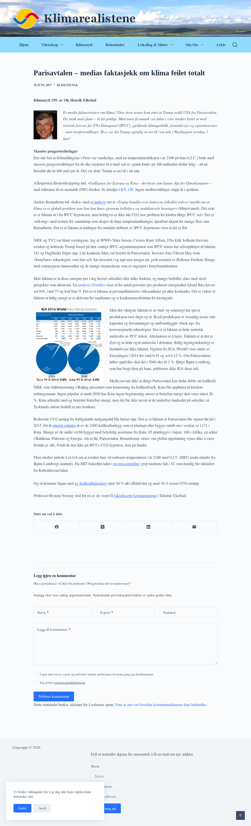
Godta (22, 808)
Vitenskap (49, 44)
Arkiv (221, 44)
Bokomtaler (115, 44)
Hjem (23, 44)
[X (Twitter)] (103, 527)
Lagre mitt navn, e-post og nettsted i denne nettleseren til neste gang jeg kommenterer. (97, 674)
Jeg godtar (62, 682)
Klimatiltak (67, 85)
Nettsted (169, 612)
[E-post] (194, 527)
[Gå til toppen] (240, 815)
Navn (43, 612)
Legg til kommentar (54, 629)
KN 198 (127, 189)
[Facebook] (57, 527)
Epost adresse (101, 786)
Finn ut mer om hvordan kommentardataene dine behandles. (161, 704)
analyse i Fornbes (91, 284)
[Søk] (235, 44)
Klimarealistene (90, 18)
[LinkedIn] (149, 527)
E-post (106, 612)
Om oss (191, 44)
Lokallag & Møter (153, 44)
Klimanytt (84, 44)
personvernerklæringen (69, 682)
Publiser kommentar (53, 696)
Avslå (42, 808)
